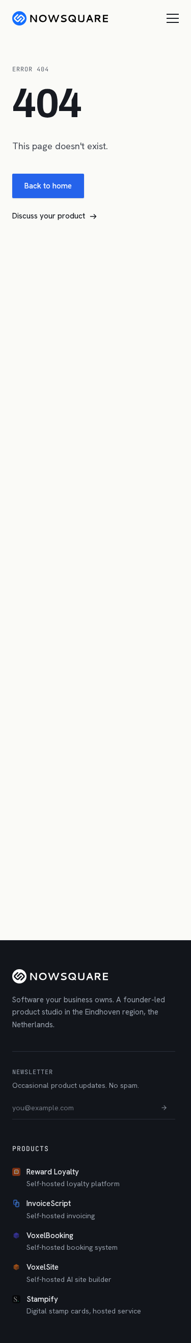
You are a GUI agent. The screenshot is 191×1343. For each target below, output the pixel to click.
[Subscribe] (164, 1108)
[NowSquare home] (60, 18)
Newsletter (32, 1072)
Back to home (48, 186)
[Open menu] (172, 18)
